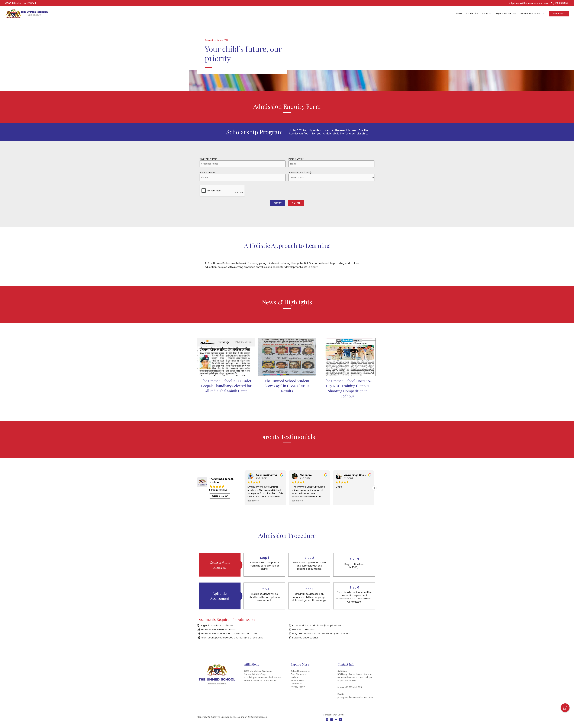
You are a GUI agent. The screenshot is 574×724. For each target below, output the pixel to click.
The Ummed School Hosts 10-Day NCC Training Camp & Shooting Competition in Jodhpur (348, 388)
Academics (472, 13)
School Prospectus (300, 671)
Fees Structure (298, 674)
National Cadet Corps (255, 674)
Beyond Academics (506, 13)
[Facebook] (327, 719)
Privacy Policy (298, 686)
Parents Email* (296, 158)
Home (459, 13)
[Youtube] (336, 719)
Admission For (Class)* (300, 172)
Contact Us (297, 683)
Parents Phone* (208, 172)
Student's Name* (208, 158)
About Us (486, 13)
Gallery (294, 677)
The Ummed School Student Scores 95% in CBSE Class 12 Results (287, 385)
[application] (542, 13)
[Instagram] (331, 719)
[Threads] (340, 719)
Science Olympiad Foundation (260, 680)
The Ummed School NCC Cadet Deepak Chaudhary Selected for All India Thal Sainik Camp (226, 385)
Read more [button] (253, 501)
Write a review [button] (220, 495)
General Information (530, 13)
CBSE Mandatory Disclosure (258, 671)
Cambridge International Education (262, 677)
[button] (559, 13)
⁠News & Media (298, 680)
